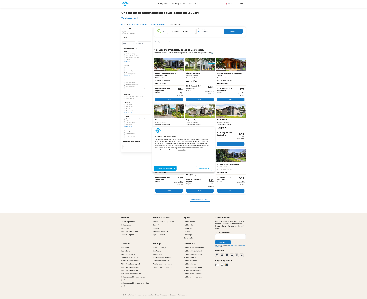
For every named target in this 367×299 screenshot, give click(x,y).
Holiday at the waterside (193, 277)
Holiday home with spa (129, 270)
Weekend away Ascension (162, 264)
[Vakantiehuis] (159, 31)
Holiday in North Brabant (193, 267)
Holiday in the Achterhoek (193, 274)
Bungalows (188, 228)
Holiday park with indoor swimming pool (134, 278)
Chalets (187, 231)
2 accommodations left (200, 199)
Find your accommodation (138, 24)
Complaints (157, 228)
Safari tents (188, 238)
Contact (156, 225)
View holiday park (129, 18)
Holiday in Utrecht (190, 261)
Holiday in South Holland (193, 254)
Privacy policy (164, 295)
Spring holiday (158, 254)
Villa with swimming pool (130, 264)
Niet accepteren (204, 168)
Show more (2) (128, 90)
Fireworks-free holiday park (131, 274)
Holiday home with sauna (130, 267)
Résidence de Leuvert (158, 24)
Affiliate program (127, 235)
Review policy (182, 295)
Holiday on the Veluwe (192, 270)
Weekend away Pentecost (163, 267)
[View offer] (164, 31)
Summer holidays (159, 248)
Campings (188, 235)
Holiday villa (188, 225)
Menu (242, 4)
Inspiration (125, 228)
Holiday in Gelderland (192, 257)
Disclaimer (173, 295)
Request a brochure (160, 231)
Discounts (192, 4)
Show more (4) (128, 126)
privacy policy (233, 245)
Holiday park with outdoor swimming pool (135, 284)
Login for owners (159, 235)
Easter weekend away (161, 261)
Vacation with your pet (129, 257)
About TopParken (128, 222)
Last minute (125, 251)
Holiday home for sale (129, 231)
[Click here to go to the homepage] (125, 4)
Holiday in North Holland (193, 251)
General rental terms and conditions (147, 295)
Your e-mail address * (223, 232)
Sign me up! (223, 242)
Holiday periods (178, 4)
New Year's (157, 251)
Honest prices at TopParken (163, 222)
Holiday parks (162, 4)
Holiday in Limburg (190, 264)
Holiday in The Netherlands (194, 248)
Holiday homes (189, 222)
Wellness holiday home (130, 261)
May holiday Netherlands (162, 257)
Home (123, 24)
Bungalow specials (128, 254)
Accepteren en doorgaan (164, 168)
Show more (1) (128, 61)
